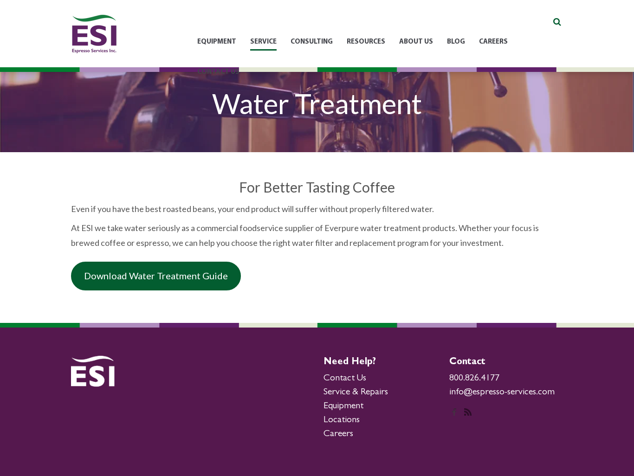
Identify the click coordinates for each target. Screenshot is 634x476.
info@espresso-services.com (502, 392)
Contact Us (344, 378)
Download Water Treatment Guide (156, 275)
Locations (341, 420)
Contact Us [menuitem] (218, 72)
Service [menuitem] (263, 42)
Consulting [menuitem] (312, 42)
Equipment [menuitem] (216, 42)
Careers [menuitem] (493, 42)
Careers (338, 434)
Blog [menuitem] (456, 42)
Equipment (343, 406)
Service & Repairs (355, 392)
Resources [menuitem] (366, 42)
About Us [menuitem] (416, 42)
